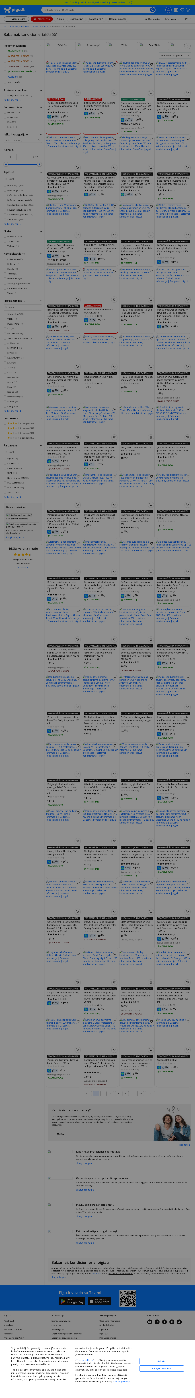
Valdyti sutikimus (161, 1368)
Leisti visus (161, 1361)
